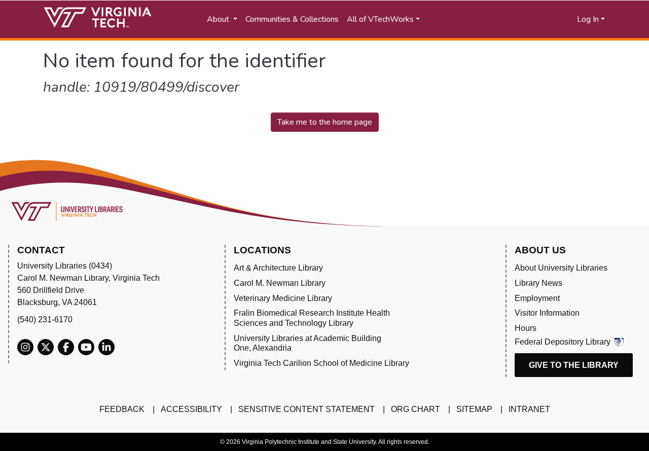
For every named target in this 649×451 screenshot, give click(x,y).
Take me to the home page (324, 122)
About (219, 19)
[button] (527, 19)
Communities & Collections (292, 19)
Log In (588, 19)
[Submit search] (472, 19)
